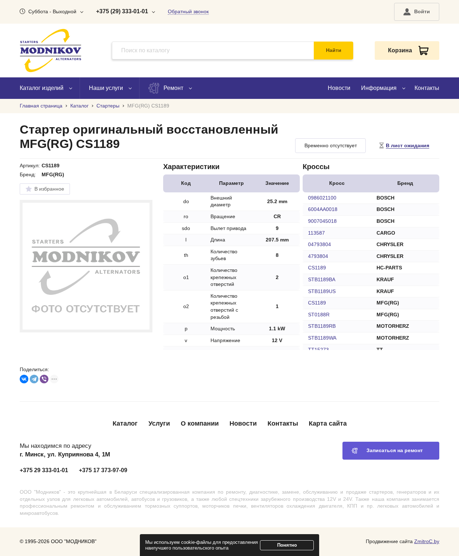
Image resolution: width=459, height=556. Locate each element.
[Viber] (44, 379)
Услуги (159, 423)
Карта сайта (328, 423)
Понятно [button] (287, 545)
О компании (200, 423)
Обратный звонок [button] (188, 11)
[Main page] (50, 50)
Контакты (427, 88)
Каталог (125, 423)
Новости (339, 88)
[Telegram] (34, 379)
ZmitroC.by (426, 541)
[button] (416, 12)
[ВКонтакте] (24, 379)
